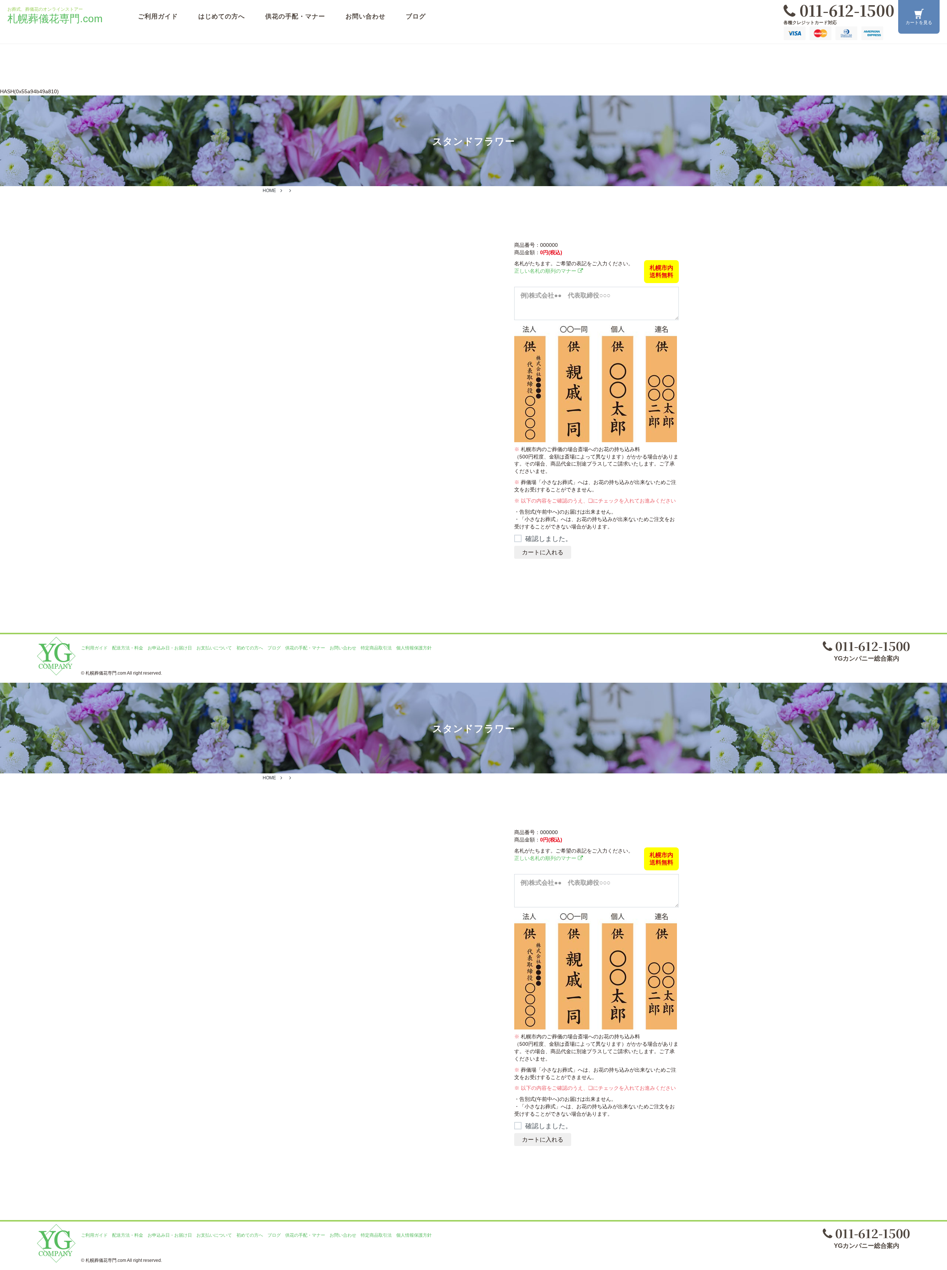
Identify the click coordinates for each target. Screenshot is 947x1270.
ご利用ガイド (158, 16)
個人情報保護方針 (414, 648)
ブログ (416, 16)
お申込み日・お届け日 (170, 648)
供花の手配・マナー (295, 16)
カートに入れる (542, 552)
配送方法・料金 (127, 648)
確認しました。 (548, 538)
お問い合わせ (365, 16)
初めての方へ (249, 648)
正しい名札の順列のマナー (546, 271)
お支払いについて (214, 648)
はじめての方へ (221, 16)
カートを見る (919, 22)
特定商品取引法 (376, 648)
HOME (269, 190)
